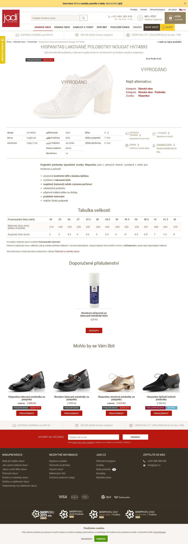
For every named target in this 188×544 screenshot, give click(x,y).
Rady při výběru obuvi (13, 461)
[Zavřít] (185, 3)
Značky (137, 27)
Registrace (158, 20)
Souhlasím (100, 539)
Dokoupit (94, 330)
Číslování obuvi (10, 473)
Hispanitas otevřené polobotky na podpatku (116, 398)
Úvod (9, 42)
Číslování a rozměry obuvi (67, 251)
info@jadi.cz (153, 465)
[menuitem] (43, 27)
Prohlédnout (26, 413)
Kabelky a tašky (83, 27)
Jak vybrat (172, 10)
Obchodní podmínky (59, 465)
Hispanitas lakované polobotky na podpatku (26, 398)
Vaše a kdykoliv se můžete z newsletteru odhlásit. (99, 442)
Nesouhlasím (86, 539)
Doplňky (102, 27)
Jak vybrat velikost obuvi (15, 465)
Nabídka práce (103, 477)
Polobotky (32, 42)
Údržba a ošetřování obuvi (15, 481)
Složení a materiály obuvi (15, 477)
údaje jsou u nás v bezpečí (83, 442)
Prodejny (133, 10)
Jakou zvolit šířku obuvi (14, 469)
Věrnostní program (157, 10)
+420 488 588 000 (156, 461)
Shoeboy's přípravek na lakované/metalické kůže (94, 314)
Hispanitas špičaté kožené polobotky (161, 398)
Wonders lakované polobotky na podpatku (71, 398)
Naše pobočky (105, 469)
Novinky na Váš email (51, 437)
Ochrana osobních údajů (62, 477)
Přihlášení (148, 20)
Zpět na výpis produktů (170, 42)
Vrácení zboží (56, 469)
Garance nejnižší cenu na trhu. (167, 148)
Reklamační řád (57, 473)
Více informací (159, 532)
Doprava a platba (58, 461)
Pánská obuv (62, 27)
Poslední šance (120, 27)
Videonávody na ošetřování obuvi (19, 485)
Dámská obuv (43, 27)
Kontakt (143, 10)
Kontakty (100, 473)
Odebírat (135, 437)
